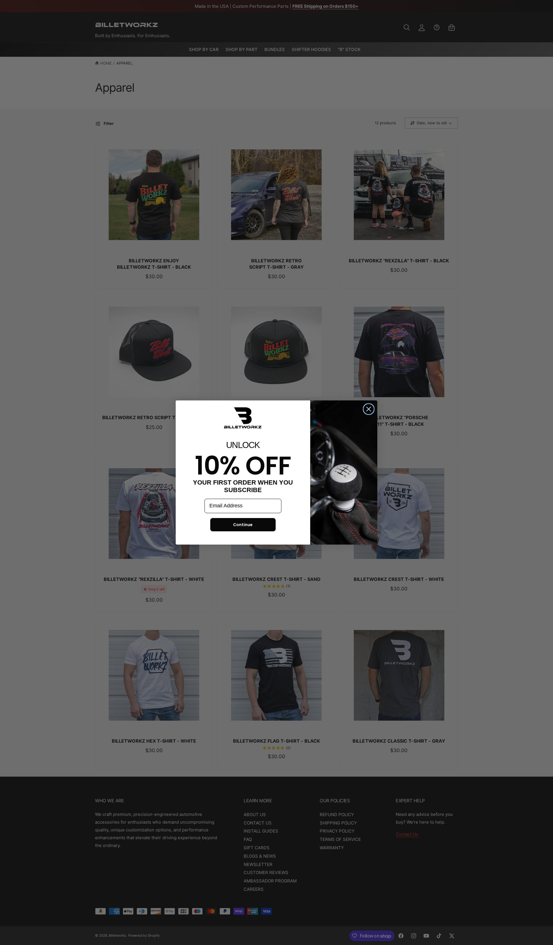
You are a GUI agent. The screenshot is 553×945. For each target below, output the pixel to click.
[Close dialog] (368, 409)
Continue (243, 525)
